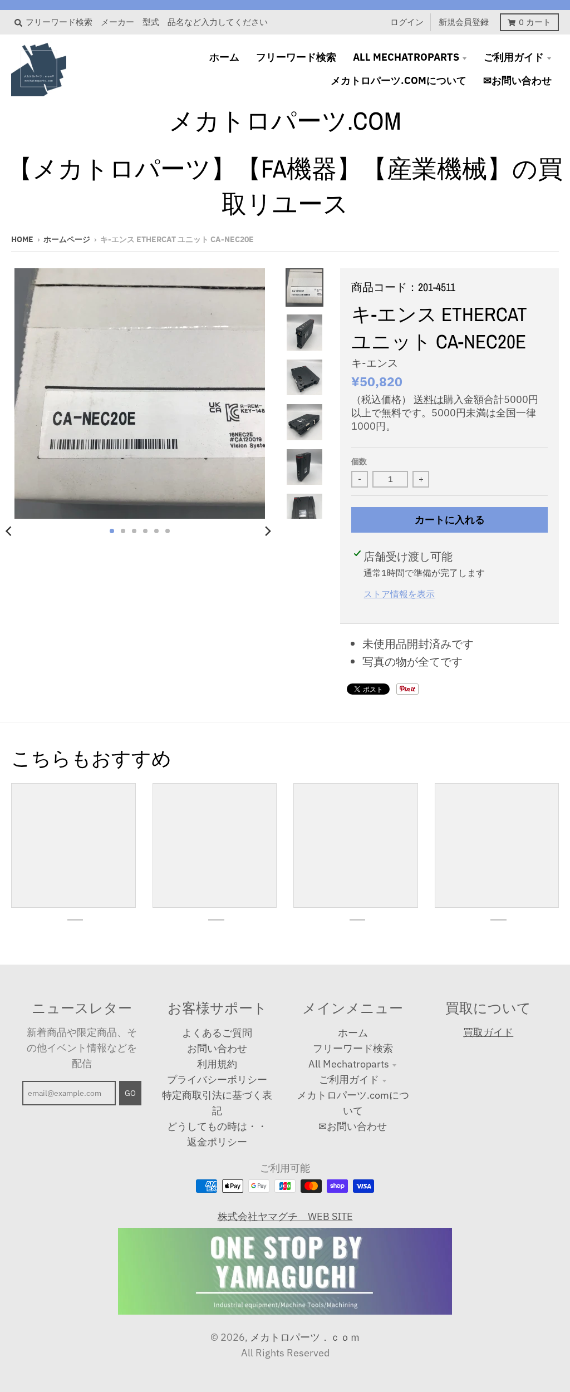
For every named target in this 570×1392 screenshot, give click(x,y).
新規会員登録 (464, 22)
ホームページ (66, 239)
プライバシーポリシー (217, 1079)
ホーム (353, 1032)
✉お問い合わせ (352, 1126)
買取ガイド (488, 1032)
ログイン (407, 22)
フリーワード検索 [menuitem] (296, 57)
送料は (429, 399)
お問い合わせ (217, 1048)
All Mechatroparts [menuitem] (406, 57)
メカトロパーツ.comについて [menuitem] (398, 80)
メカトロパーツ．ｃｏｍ (305, 1337)
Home (22, 239)
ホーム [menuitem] (224, 57)
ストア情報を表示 (399, 593)
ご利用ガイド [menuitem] (514, 57)
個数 (359, 461)
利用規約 (217, 1063)
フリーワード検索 (353, 1048)
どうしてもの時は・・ (217, 1126)
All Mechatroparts (348, 1063)
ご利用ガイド (349, 1079)
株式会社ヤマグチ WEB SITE (285, 1216)
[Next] (267, 531)
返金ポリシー (217, 1141)
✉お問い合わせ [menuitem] (517, 80)
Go (130, 1093)
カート (535, 22)
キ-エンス (374, 363)
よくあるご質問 (217, 1032)
